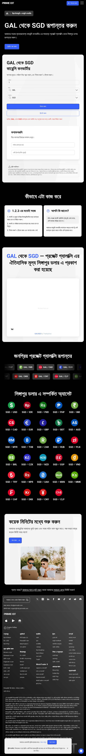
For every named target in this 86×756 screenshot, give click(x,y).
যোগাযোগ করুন (72, 659)
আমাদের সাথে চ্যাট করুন (31, 589)
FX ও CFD (6, 640)
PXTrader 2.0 (24, 637)
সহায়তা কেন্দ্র (59, 589)
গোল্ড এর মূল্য (7, 674)
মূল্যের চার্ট (55, 637)
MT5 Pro (38, 683)
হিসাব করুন (43, 106)
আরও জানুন (43, 742)
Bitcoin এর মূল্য (8, 652)
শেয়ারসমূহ (38, 647)
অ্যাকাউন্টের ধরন (23, 671)
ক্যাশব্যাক (22, 677)
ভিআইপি (22, 665)
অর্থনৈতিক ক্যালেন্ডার (57, 644)
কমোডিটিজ (38, 644)
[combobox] (43, 90)
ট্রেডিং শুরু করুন (12, 46)
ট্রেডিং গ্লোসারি (56, 662)
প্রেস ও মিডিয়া (72, 650)
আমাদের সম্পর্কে (72, 637)
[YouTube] (59, 599)
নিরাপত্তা (22, 662)
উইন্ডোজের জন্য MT (40, 677)
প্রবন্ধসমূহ (55, 658)
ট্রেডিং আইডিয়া (56, 647)
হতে (9, 87)
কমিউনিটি (71, 640)
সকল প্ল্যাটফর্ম (23, 647)
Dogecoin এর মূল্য (8, 662)
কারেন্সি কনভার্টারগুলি (57, 640)
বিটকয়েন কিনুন (56, 670)
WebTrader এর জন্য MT (42, 680)
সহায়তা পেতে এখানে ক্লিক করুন (15, 600)
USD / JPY (7, 671)
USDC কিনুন (55, 679)
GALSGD (38, 334)
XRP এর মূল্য (7, 658)
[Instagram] (43, 599)
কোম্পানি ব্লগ (72, 656)
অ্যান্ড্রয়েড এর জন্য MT (41, 668)
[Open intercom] (81, 751)
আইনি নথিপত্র (72, 662)
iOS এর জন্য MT (40, 671)
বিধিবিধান (70, 644)
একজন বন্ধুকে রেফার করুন (74, 677)
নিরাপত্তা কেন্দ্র (72, 666)
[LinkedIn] (48, 599)
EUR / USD (7, 668)
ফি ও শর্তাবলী (22, 655)
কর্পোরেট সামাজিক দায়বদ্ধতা (75, 653)
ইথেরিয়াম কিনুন (56, 673)
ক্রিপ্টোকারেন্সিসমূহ (40, 650)
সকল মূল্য (6, 677)
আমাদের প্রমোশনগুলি (73, 674)
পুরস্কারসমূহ (71, 647)
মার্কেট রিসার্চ (55, 655)
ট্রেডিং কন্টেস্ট (72, 680)
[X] (37, 599)
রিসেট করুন (43, 113)
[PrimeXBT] (8, 3)
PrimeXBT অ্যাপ (24, 640)
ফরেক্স (37, 637)
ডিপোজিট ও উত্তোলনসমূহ (25, 658)
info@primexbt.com (17, 605)
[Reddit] (75, 599)
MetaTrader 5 (24, 644)
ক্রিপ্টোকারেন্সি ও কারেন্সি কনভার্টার (21, 13)
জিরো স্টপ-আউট (23, 674)
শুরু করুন (14, 540)
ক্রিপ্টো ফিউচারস (7, 637)
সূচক (37, 640)
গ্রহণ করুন (52, 742)
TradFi (38, 659)
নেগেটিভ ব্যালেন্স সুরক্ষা (25, 668)
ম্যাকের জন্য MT (40, 674)
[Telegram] (70, 599)
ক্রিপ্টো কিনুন (6, 644)
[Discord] (80, 599)
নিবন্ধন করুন (74, 3)
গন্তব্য (9, 95)
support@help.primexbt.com (19, 608)
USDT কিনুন (55, 676)
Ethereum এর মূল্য (9, 655)
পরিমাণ (9, 80)
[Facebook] (54, 599)
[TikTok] (64, 599)
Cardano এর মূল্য (8, 665)
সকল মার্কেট (38, 656)
